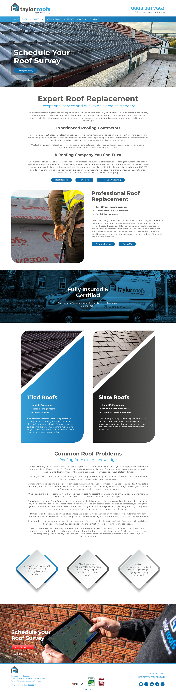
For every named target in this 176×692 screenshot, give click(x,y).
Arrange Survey (25, 71)
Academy (69, 19)
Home (16, 19)
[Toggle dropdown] (43, 19)
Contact (94, 19)
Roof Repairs (61, 180)
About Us (127, 244)
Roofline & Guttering (111, 180)
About (80, 19)
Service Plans (54, 19)
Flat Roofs (84, 180)
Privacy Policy (88, 689)
